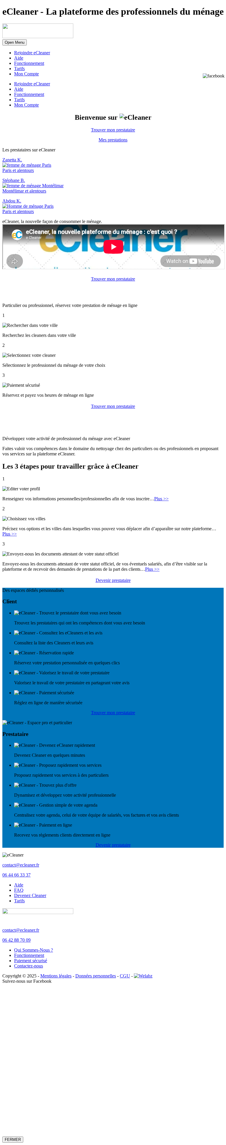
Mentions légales (56, 975)
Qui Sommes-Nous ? (33, 950)
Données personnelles (95, 975)
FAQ (19, 890)
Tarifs (19, 68)
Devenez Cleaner (30, 895)
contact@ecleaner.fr (20, 864)
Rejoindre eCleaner (32, 52)
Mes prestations (113, 139)
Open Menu (14, 42)
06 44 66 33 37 (16, 874)
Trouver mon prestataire (113, 129)
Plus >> (161, 498)
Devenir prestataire (113, 580)
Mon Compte (26, 73)
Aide (18, 57)
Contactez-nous (28, 965)
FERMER (13, 1139)
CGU (125, 975)
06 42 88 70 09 (16, 940)
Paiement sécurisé (30, 960)
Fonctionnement (29, 63)
